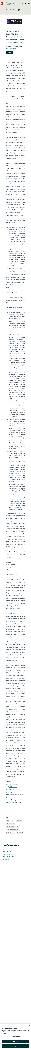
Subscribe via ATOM (8, 856)
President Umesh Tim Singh (12, 826)
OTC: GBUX (19, 820)
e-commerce (20, 832)
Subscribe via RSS (8, 854)
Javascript (6, 859)
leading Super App (10, 823)
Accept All (15, 1046)
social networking (10, 832)
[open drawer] (28, 3)
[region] (15, 1036)
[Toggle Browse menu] (25, 10)
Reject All (15, 1041)
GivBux (7, 820)
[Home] (8, 3)
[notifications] (25, 3)
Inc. (13, 820)
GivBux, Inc (13, 48)
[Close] (29, 1026)
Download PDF (7, 851)
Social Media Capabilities (12, 829)
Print (4, 849)
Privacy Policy (5, 1033)
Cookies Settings (15, 1036)
